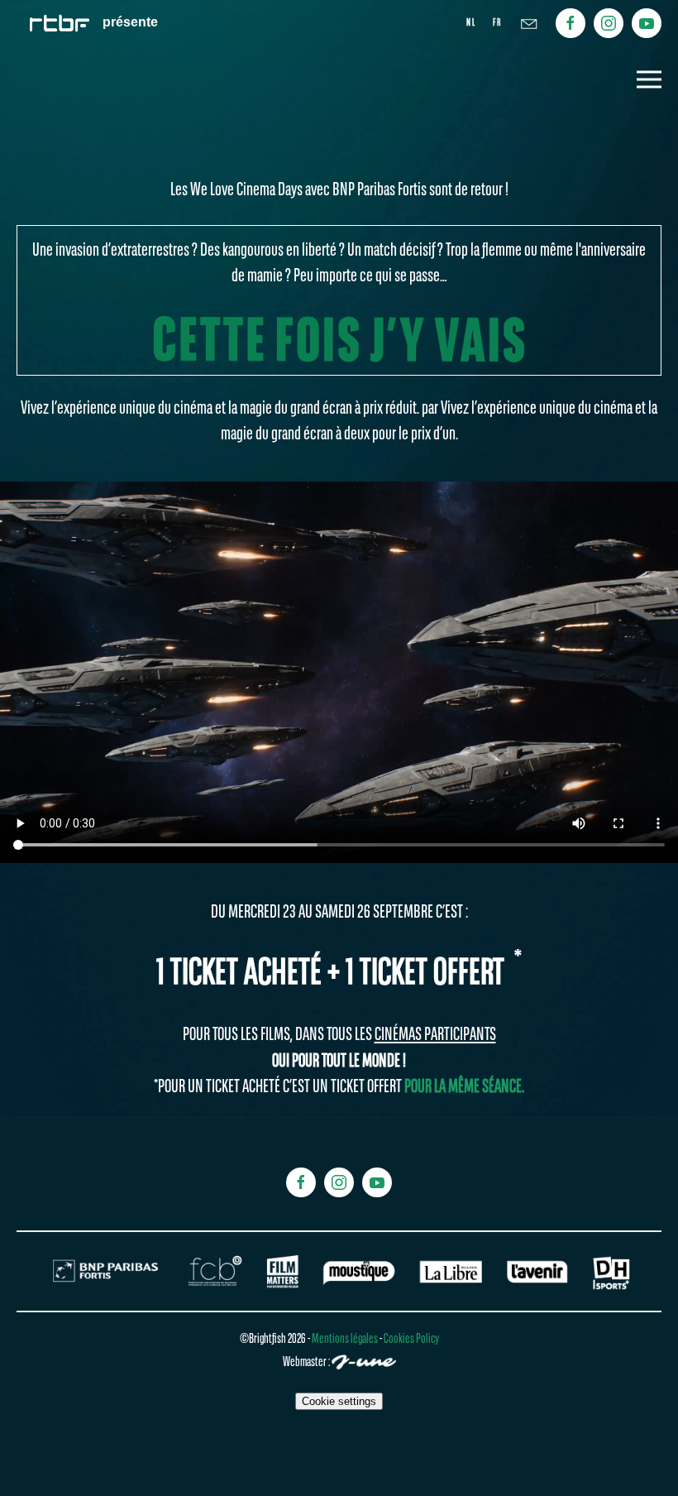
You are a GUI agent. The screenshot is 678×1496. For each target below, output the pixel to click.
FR (497, 23)
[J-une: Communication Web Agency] (364, 1363)
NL (471, 23)
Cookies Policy (411, 1339)
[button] (649, 79)
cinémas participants (435, 1035)
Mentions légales (346, 1339)
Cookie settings (339, 1401)
